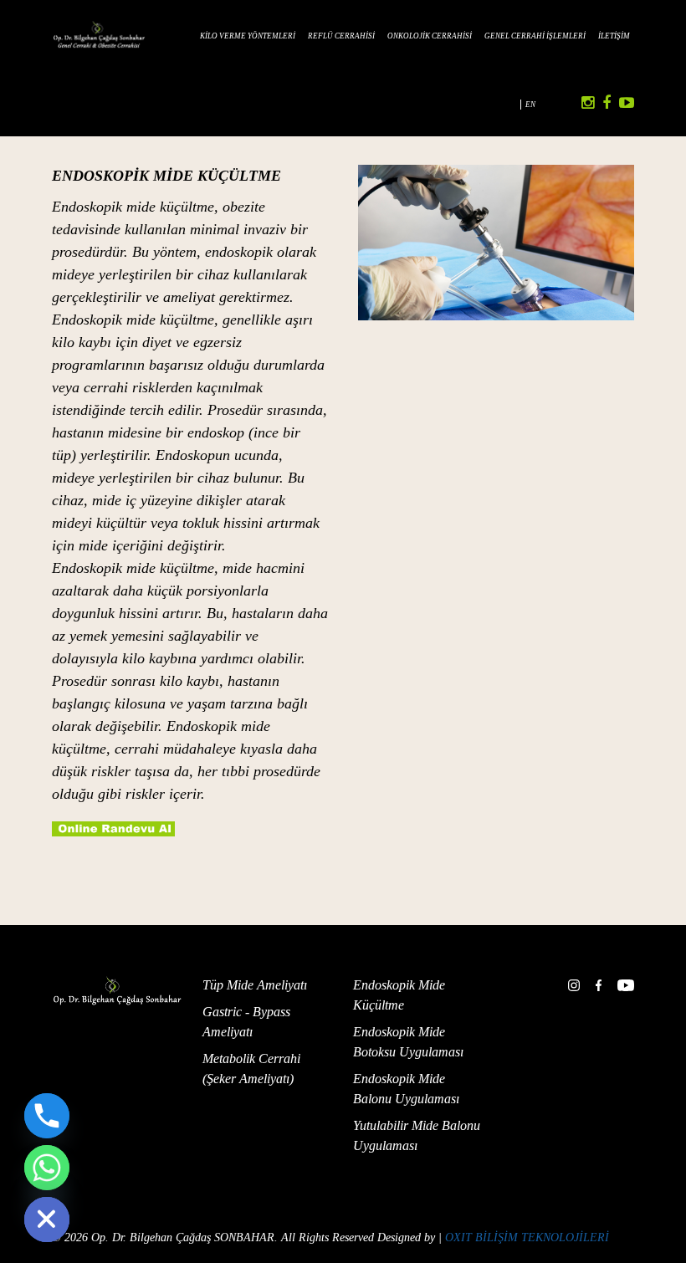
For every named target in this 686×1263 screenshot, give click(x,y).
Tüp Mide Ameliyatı (254, 985)
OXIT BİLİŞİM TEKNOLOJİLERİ (527, 1237)
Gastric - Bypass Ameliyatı (246, 1022)
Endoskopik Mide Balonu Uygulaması (406, 1088)
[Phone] (46, 1115)
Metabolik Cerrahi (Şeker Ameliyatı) (251, 1068)
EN (530, 104)
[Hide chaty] (46, 1219)
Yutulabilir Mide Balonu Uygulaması (416, 1135)
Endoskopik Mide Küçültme (399, 995)
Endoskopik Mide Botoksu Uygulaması (408, 1042)
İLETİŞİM (614, 36)
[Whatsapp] (46, 1167)
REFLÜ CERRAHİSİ (341, 36)
